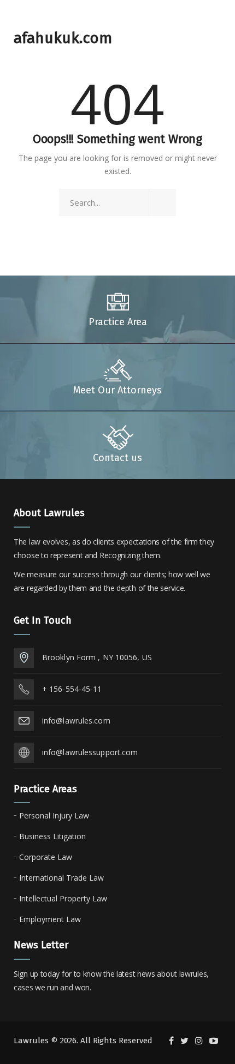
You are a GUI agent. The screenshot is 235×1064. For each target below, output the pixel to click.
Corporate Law (45, 857)
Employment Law (50, 919)
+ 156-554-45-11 (72, 689)
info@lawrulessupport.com (90, 752)
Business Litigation (52, 836)
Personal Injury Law (54, 815)
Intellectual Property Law (63, 898)
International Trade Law (61, 877)
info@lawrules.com (76, 720)
